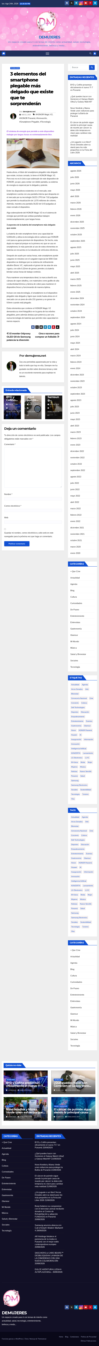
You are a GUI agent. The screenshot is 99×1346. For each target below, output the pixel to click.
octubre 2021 (76, 540)
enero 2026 (75, 215)
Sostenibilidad (85, 790)
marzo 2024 (75, 356)
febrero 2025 (75, 286)
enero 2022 (75, 521)
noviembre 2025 (77, 228)
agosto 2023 (75, 400)
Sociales (74, 661)
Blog (72, 591)
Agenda (73, 584)
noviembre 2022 (77, 458)
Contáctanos (74, 1337)
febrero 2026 (75, 209)
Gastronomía (76, 629)
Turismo (85, 794)
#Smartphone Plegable (29, 122)
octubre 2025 (76, 235)
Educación (85, 712)
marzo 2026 (75, 203)
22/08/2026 (12, 1090)
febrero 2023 (75, 438)
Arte (86, 689)
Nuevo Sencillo (85, 771)
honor (73, 730)
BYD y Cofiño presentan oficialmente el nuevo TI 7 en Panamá (81, 87)
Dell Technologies (78, 707)
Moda (83, 762)
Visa (72, 799)
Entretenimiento (77, 616)
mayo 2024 (75, 343)
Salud (82, 776)
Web (6, 518)
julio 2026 (74, 177)
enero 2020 (75, 553)
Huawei (74, 735)
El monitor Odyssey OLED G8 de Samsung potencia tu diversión (19, 336)
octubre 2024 (76, 311)
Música (73, 648)
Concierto (75, 703)
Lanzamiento (88, 753)
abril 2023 (74, 426)
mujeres (74, 767)
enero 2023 (75, 445)
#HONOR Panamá (27, 118)
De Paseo (74, 610)
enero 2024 (75, 368)
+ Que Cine (75, 571)
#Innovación (41, 118)
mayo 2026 (75, 190)
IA (80, 735)
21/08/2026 (60, 1090)
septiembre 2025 (77, 241)
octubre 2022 (76, 464)
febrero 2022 (75, 515)
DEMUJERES (49, 37)
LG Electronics (76, 758)
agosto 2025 (75, 247)
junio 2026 (75, 184)
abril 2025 (74, 273)
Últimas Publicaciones (88, 1341)
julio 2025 (74, 254)
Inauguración (76, 739)
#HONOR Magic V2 (44, 114)
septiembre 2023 (77, 394)
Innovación (75, 744)
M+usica (74, 762)
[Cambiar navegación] (47, 53)
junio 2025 (75, 260)
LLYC (87, 758)
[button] (90, 53)
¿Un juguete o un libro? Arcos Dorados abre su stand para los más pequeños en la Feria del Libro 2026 (81, 147)
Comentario (9, 444)
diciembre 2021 (77, 528)
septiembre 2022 (77, 470)
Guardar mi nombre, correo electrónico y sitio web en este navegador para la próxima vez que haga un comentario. (28, 534)
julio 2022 (74, 483)
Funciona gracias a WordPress (13, 1339)
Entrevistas (75, 622)
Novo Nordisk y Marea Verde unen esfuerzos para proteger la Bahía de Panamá (49, 1167)
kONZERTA (75, 753)
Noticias (74, 771)
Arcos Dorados (77, 689)
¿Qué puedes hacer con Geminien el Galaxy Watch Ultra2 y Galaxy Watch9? (82, 99)
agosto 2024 (75, 324)
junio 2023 (75, 413)
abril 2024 (74, 349)
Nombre (8, 494)
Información (88, 739)
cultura (84, 703)
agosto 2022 (75, 477)
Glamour (74, 635)
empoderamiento (77, 717)
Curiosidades (76, 603)
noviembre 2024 (77, 305)
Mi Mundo (74, 641)
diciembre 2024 (77, 298)
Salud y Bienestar (78, 654)
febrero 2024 (75, 362)
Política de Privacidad (88, 1337)
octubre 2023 (76, 387)
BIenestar (75, 694)
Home (61, 1337)
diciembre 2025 (77, 222)
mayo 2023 (75, 419)
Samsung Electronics (79, 785)
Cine (91, 698)
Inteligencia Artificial (78, 749)
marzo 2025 (75, 279)
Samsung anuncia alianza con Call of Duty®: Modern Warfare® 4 (49, 1228)
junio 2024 (75, 337)
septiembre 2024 (77, 317)
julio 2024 (74, 330)
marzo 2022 (75, 509)
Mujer (90, 762)
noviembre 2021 (77, 534)
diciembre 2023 (77, 375)
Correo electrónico (12, 506)
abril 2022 (74, 502)
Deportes (74, 712)
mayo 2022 (75, 496)
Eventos (89, 721)
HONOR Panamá (85, 730)
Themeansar (42, 1339)
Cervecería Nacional (79, 698)
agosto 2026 (75, 171)
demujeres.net (29, 111)
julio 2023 (74, 407)
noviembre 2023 (77, 381)
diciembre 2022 (77, 451)
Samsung (74, 780)
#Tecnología (45, 122)
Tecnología (15, 68)
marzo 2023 (75, 432)
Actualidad (75, 578)
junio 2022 (75, 489)
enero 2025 (75, 292)
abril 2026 (74, 196)
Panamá (74, 776)
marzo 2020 (75, 547)
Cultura (73, 597)
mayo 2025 (75, 266)
